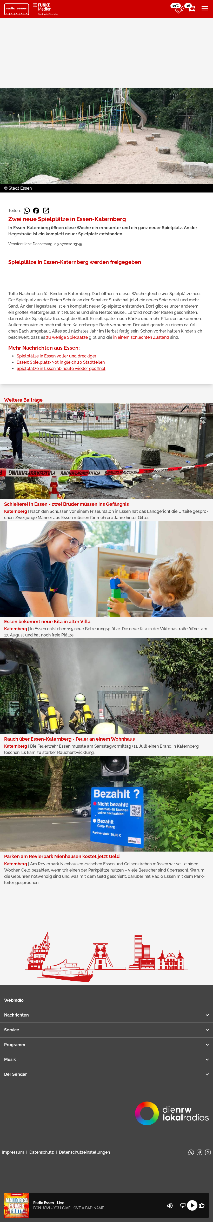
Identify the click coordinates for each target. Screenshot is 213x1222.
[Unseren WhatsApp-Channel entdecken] (191, 1152)
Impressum (13, 1152)
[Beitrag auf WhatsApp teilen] (27, 211)
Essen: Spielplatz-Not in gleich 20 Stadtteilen (61, 362)
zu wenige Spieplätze (67, 337)
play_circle (192, 1205)
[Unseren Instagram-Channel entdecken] (208, 1152)
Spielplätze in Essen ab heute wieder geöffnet (61, 368)
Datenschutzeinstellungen (84, 1152)
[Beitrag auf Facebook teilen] (36, 211)
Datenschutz (41, 1152)
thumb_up (201, 1205)
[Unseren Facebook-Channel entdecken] (199, 1152)
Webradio (14, 1000)
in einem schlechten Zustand (141, 337)
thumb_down (183, 1205)
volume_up (170, 1205)
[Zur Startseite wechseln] (16, 9)
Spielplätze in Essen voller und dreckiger (56, 356)
